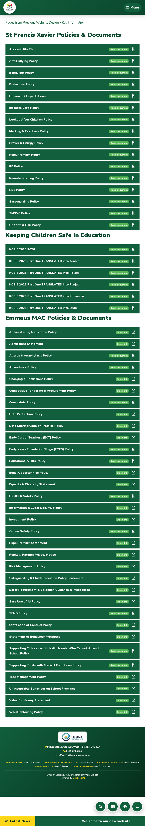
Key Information (73, 22)
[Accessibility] (125, 806)
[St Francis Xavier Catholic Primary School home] (9, 7)
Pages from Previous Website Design (32, 22)
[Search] (100, 806)
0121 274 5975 (74, 751)
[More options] (137, 806)
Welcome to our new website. (98, 821)
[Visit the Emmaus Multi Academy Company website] (72, 737)
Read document (118, 49)
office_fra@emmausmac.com (73, 755)
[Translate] (112, 806)
